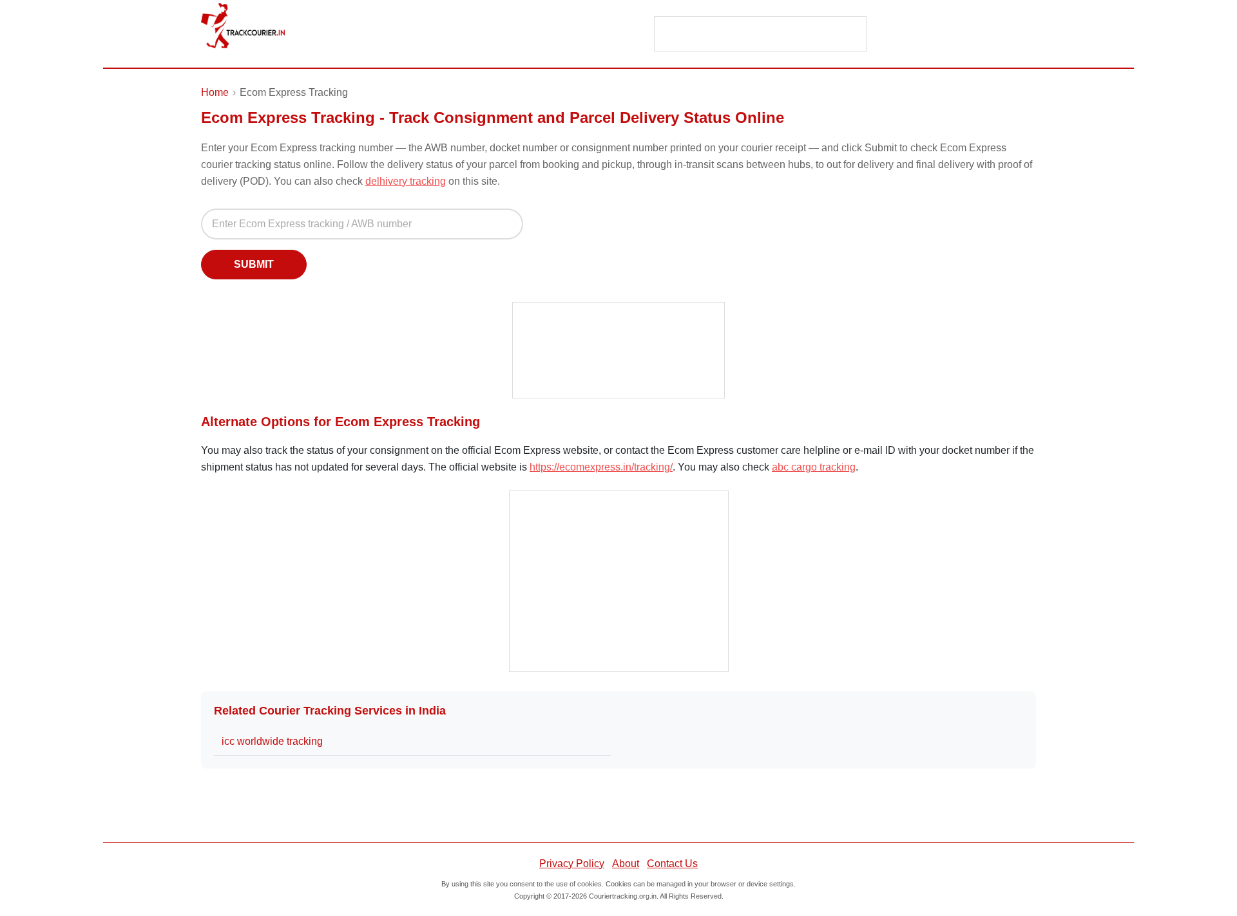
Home (215, 92)
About (625, 863)
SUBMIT (254, 264)
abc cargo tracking (814, 467)
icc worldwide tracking (272, 741)
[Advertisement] (761, 34)
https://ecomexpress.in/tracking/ (601, 467)
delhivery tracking (405, 181)
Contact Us (672, 863)
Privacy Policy (571, 863)
